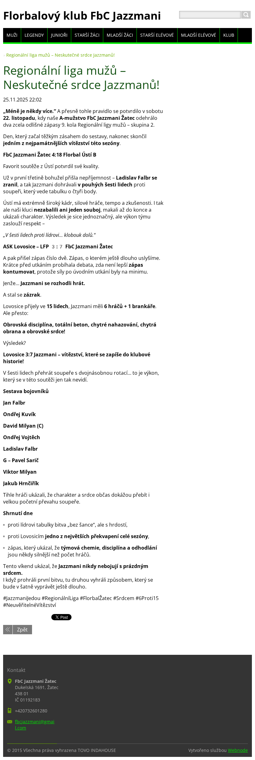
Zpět (22, 629)
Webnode (238, 750)
